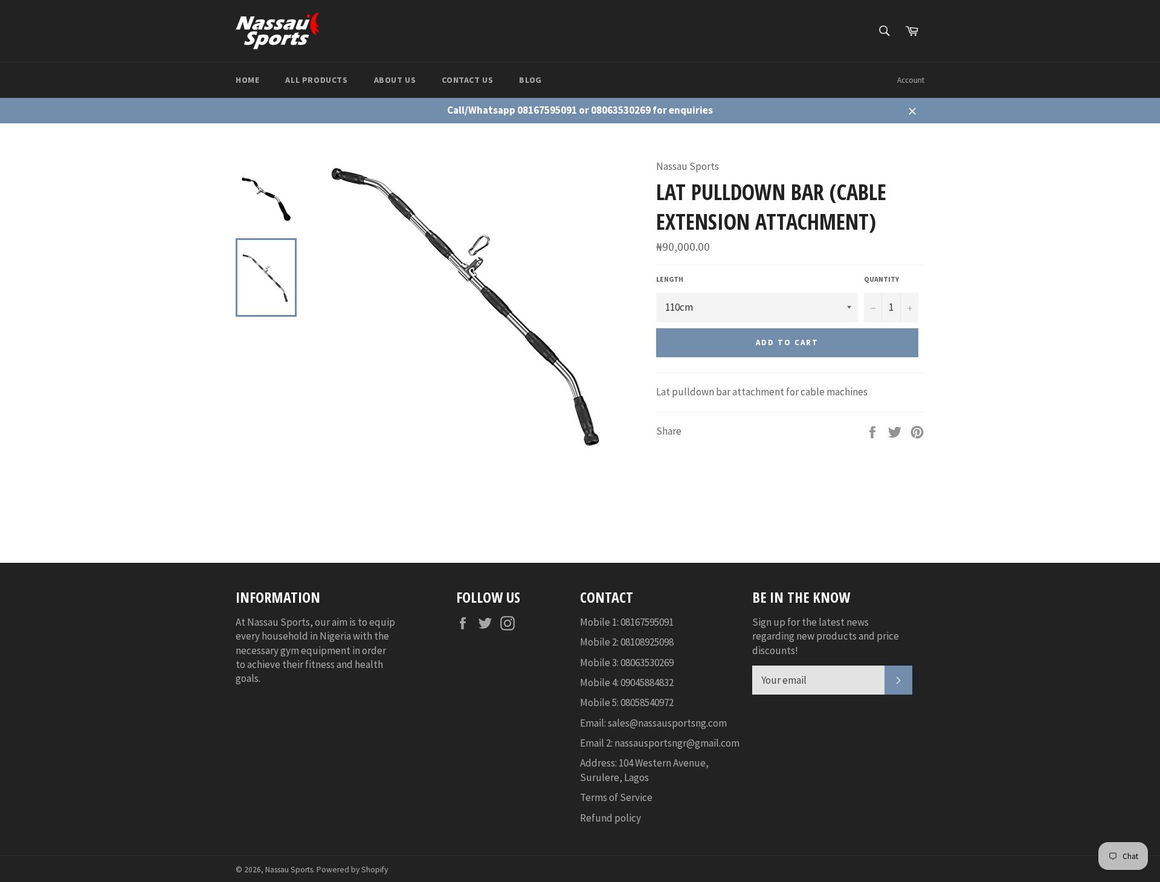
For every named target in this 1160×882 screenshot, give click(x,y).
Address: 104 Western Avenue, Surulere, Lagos (644, 769)
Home (247, 79)
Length (669, 279)
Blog (530, 79)
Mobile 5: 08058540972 (627, 702)
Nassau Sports (289, 869)
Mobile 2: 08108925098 (627, 642)
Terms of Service (616, 797)
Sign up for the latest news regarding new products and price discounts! (825, 636)
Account (910, 80)
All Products (316, 79)
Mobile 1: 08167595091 (627, 622)
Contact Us (467, 79)
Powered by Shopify (352, 869)
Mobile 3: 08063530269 (627, 662)
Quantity (881, 279)
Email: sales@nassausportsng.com (653, 723)
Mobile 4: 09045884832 (627, 682)
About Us (395, 79)
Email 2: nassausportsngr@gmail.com (660, 743)
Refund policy (610, 818)
